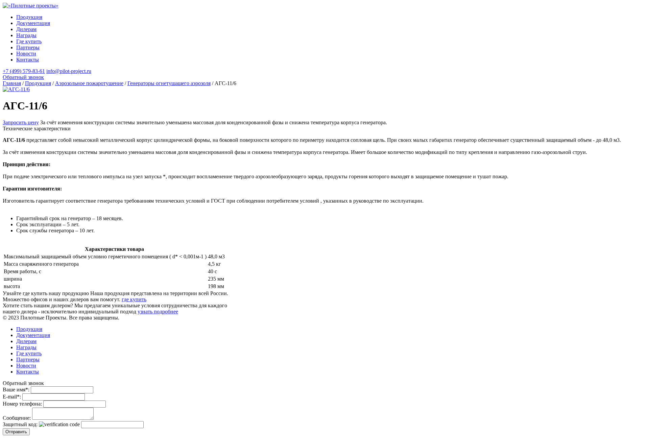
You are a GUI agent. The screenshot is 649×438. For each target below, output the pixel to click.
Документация (33, 23)
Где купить (29, 41)
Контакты (27, 59)
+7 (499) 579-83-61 (24, 71)
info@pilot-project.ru (68, 71)
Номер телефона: (22, 404)
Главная (12, 83)
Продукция (29, 17)
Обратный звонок (23, 77)
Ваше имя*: (16, 389)
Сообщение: (17, 418)
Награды (26, 35)
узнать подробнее (158, 311)
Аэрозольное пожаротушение (89, 83)
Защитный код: (20, 424)
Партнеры (28, 47)
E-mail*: (12, 397)
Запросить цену (21, 122)
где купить (134, 299)
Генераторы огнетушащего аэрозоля (169, 83)
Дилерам (26, 29)
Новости (26, 53)
